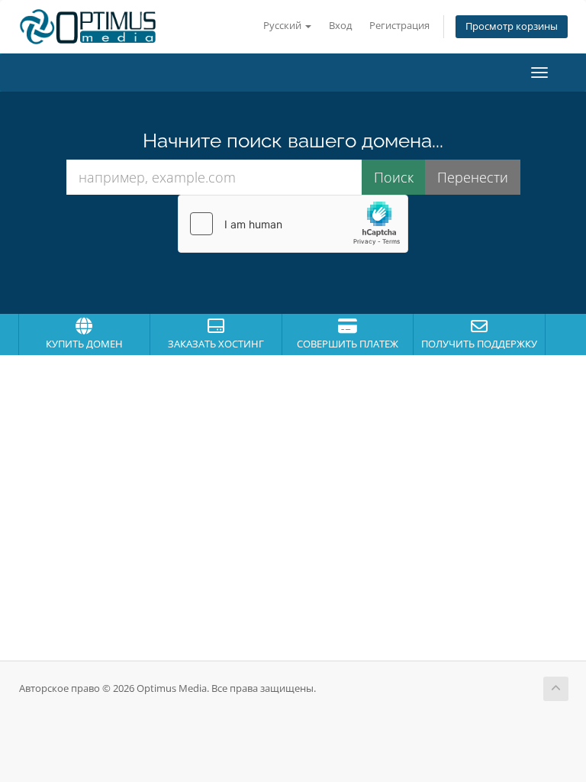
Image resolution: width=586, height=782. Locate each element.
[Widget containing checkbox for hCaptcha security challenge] (293, 224)
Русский (283, 25)
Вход (340, 25)
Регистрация (399, 25)
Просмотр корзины (511, 26)
